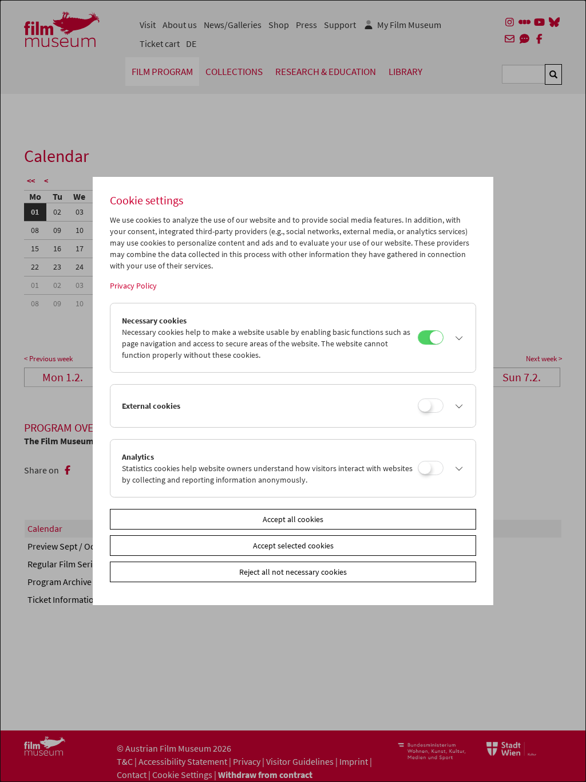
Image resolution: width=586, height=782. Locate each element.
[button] (456, 337)
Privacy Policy (133, 286)
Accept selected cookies (293, 545)
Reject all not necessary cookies (293, 572)
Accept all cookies (293, 519)
